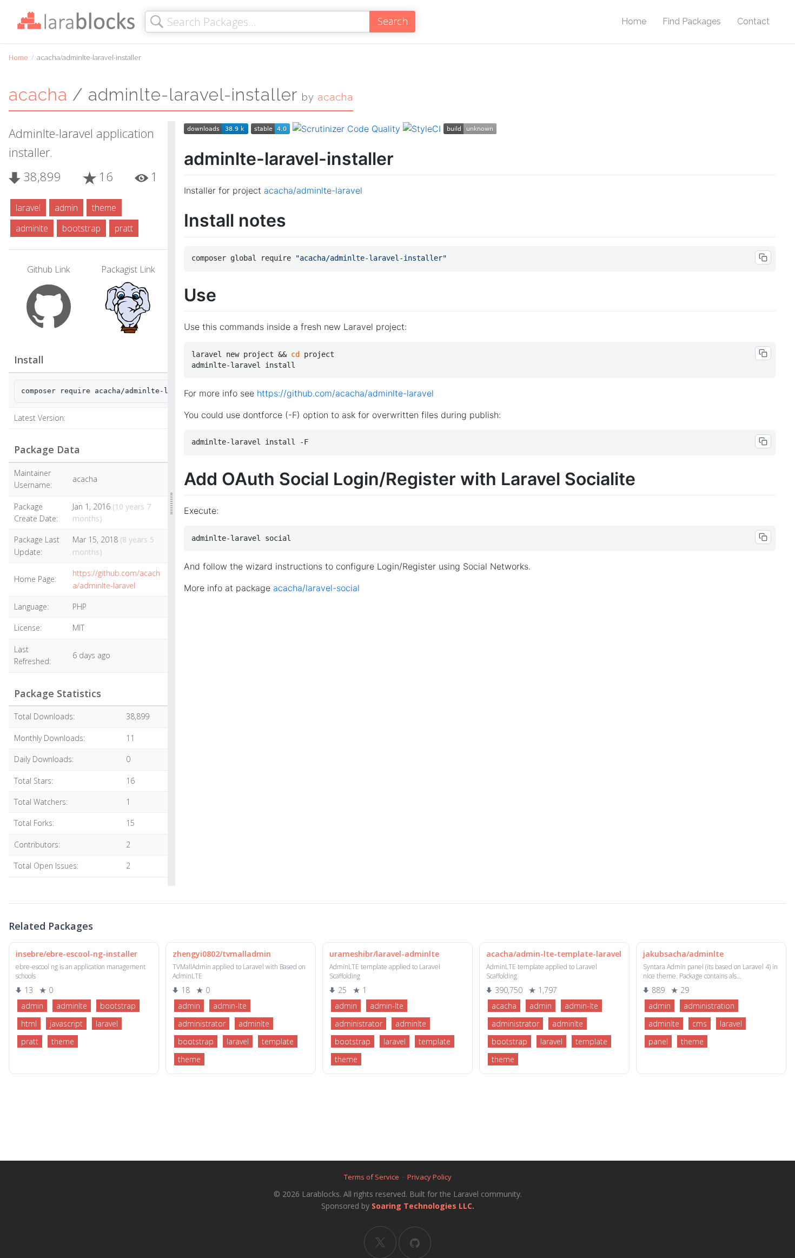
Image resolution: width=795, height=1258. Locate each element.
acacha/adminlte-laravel (313, 190)
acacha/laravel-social (316, 587)
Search (392, 21)
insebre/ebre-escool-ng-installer (76, 954)
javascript (66, 1023)
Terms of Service (371, 1177)
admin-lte (230, 1006)
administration (709, 1006)
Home (633, 21)
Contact (753, 21)
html (29, 1023)
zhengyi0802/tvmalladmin (222, 954)
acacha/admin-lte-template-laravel (553, 954)
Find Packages (691, 21)
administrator (202, 1023)
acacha (38, 94)
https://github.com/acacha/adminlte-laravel (345, 393)
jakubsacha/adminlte (683, 954)
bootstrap (81, 228)
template (278, 1041)
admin (66, 208)
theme (104, 208)
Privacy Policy (429, 1177)
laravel (28, 208)
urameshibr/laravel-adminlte (384, 954)
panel (658, 1041)
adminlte (32, 228)
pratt (124, 228)
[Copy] (763, 257)
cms (699, 1023)
